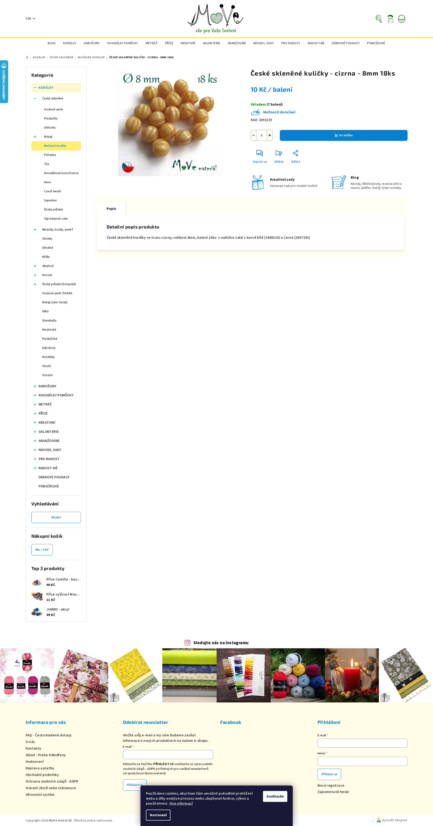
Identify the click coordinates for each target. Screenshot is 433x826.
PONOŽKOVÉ (49, 486)
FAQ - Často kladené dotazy (49, 735)
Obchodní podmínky (42, 774)
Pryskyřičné (50, 339)
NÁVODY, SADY (50, 449)
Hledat (56, 517)
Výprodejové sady (56, 219)
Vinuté (46, 366)
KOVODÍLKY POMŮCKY (56, 395)
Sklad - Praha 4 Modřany (46, 755)
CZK (28, 18)
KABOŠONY (48, 386)
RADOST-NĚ (48, 468)
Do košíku (346, 135)
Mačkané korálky (55, 146)
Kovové (47, 275)
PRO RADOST (49, 458)
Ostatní (47, 375)
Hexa (47, 182)
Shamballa (49, 321)
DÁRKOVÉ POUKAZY (54, 477)
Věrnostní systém (40, 794)
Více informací (181, 803)
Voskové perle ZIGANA (57, 293)
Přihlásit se (135, 785)
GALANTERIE (49, 431)
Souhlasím (275, 796)
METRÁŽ (45, 404)
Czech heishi (52, 191)
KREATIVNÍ (47, 422)
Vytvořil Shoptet (394, 820)
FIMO (45, 311)
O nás (30, 741)
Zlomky (47, 239)
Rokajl (48, 137)
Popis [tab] (111, 208)
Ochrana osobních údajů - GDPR (52, 781)
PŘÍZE (43, 413)
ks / (42, 549)
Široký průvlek (53, 210)
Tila (46, 164)
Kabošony (49, 348)
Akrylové (48, 266)
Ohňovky (50, 128)
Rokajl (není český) (55, 302)
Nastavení (158, 815)
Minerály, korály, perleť (57, 230)
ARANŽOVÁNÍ (49, 440)
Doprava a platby (40, 768)
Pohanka (50, 155)
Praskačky (51, 119)
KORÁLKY (46, 87)
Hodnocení (35, 761)
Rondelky (48, 357)
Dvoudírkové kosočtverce (61, 173)
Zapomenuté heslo (333, 791)
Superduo (50, 200)
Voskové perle (53, 109)
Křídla (46, 257)
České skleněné (52, 98)
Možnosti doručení (279, 112)
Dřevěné (47, 248)
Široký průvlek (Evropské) (59, 284)
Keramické (49, 330)
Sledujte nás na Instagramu (220, 643)
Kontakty (33, 748)
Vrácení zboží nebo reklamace (51, 788)
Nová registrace (331, 785)
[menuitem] (51, 43)
